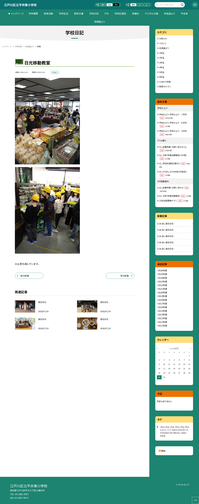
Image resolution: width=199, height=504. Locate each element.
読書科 (135, 13)
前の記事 (24, 275)
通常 (102, 5)
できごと (162, 43)
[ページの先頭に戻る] (195, 500)
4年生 (161, 67)
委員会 (174, 429)
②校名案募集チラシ (173, 200)
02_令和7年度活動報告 (175, 195)
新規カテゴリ (165, 86)
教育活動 (48, 13)
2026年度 (162, 270)
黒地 (116, 5)
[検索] (182, 4)
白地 (109, 5)
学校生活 (63, 13)
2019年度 (162, 296)
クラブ (169, 429)
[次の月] (190, 348)
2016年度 (162, 307)
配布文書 (78, 13)
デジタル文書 (151, 13)
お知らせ (163, 38)
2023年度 (162, 281)
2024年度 (162, 277)
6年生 (161, 76)
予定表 (184, 13)
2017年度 (162, 303)
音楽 (171, 432)
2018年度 (162, 299)
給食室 (162, 435)
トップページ (17, 13)
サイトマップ (183, 484)
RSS (163, 450)
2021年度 (162, 288)
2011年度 (162, 325)
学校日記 (94, 13)
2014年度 (162, 314)
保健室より (99, 21)
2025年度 (162, 274)
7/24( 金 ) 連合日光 (165, 223)
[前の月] (157, 348)
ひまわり (163, 429)
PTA (107, 13)
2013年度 (162, 318)
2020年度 (162, 292)
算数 (175, 432)
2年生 (161, 57)
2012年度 (162, 322)
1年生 (161, 53)
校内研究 (181, 429)
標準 (133, 5)
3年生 (161, 62)
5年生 (161, 72)
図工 (179, 432)
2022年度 (162, 285)
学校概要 (33, 13)
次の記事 (124, 275)
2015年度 (162, 310)
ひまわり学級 (165, 81)
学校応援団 (120, 13)
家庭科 (184, 432)
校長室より (169, 13)
